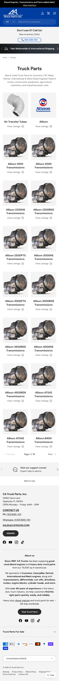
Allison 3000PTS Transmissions (15, 302)
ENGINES (11, 533)
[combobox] (29, 22)
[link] (12, 454)
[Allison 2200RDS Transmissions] (43, 193)
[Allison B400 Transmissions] (43, 421)
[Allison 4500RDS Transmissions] (15, 376)
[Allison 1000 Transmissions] (15, 147)
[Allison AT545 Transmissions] (15, 421)
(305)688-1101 (14, 514)
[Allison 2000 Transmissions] (43, 147)
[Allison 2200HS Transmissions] (15, 193)
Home (5, 57)
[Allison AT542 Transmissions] (43, 376)
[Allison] (43, 105)
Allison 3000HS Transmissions (43, 257)
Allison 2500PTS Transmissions (15, 257)
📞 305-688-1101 (29, 40)
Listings (13, 57)
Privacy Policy (17, 672)
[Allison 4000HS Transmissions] (43, 330)
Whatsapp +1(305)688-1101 (16, 519)
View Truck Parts (29, 612)
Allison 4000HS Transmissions (43, 348)
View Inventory (29, 5)
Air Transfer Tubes (15, 121)
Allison (43, 121)
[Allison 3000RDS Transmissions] (43, 284)
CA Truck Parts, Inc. (16, 667)
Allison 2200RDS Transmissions (43, 211)
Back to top (29, 481)
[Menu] (55, 13)
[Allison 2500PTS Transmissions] (15, 238)
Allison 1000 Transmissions (15, 165)
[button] (49, 13)
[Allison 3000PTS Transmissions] (15, 284)
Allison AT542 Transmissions (43, 394)
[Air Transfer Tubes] (15, 105)
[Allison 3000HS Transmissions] (43, 238)
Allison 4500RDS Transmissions (15, 394)
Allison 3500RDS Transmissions (15, 348)
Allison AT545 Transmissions (15, 440)
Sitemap (6, 672)
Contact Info (23, 674)
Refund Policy (31, 672)
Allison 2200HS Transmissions (15, 211)
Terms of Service (9, 674)
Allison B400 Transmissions (43, 440)
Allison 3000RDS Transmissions (43, 302)
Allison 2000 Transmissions (43, 165)
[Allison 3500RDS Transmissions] (15, 330)
